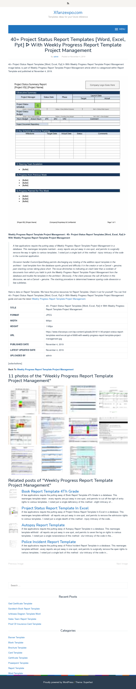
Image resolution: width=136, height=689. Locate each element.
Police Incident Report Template (49, 541)
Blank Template (15, 642)
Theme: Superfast (84, 682)
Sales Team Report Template (22, 618)
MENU (122, 29)
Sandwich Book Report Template (24, 608)
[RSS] (68, 3)
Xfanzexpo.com (68, 12)
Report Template (16, 668)
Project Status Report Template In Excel (55, 508)
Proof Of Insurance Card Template (24, 623)
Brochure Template (17, 647)
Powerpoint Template (18, 662)
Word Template (15, 673)
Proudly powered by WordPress (58, 682)
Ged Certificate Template (20, 603)
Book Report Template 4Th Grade (50, 491)
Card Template (15, 652)
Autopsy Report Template (43, 525)
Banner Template (16, 637)
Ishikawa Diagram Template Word (24, 613)
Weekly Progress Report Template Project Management (58, 298)
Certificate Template (18, 657)
